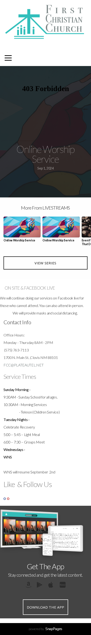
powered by (45, 629)
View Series (45, 263)
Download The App (45, 607)
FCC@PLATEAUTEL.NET (23, 365)
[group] (22, 231)
